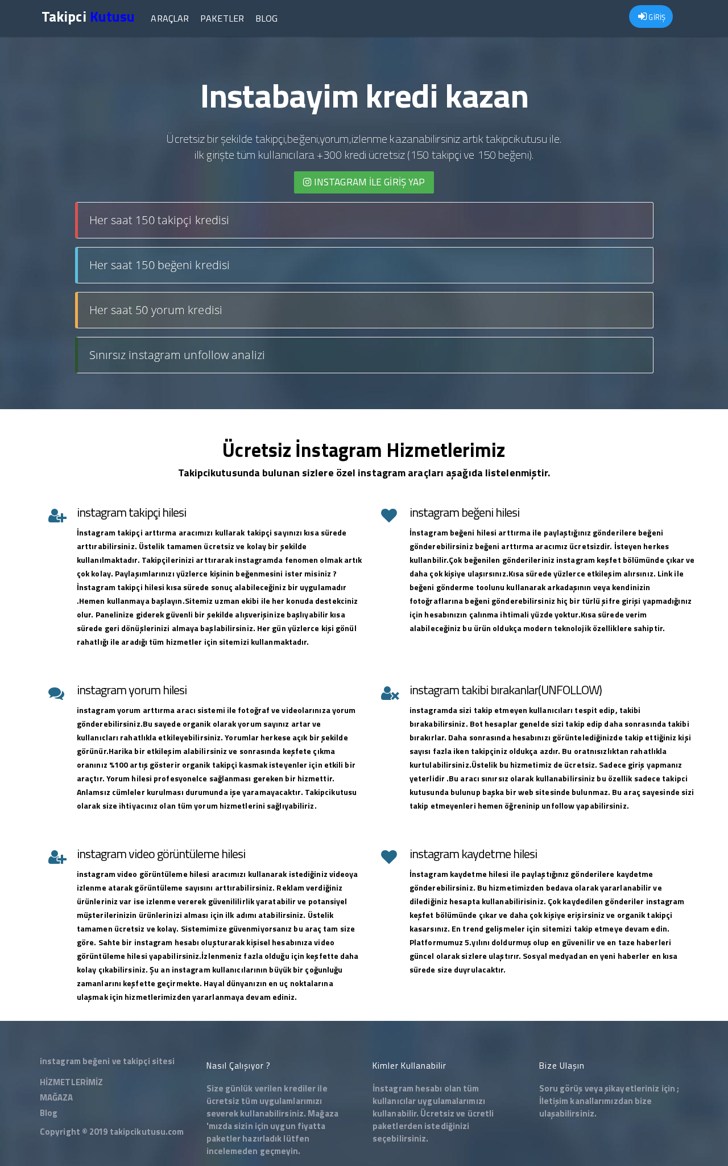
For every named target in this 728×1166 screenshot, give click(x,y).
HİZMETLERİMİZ (71, 1082)
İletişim (554, 1100)
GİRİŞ (656, 17)
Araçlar (170, 18)
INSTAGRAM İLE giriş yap (368, 182)
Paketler (222, 18)
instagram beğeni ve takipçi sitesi (107, 1061)
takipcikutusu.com (147, 1131)
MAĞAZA (56, 1097)
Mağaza (323, 1113)
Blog (266, 18)
